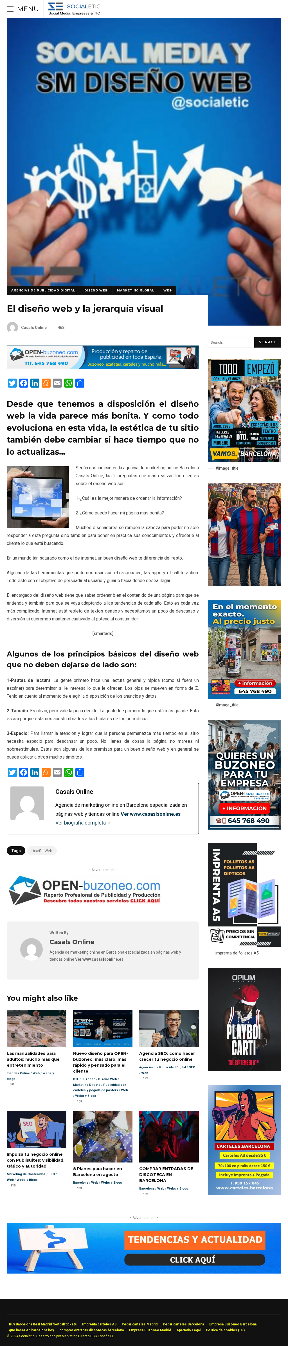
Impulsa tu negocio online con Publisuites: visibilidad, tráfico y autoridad (36, 1129)
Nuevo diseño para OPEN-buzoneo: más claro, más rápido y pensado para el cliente (103, 1028)
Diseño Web (96, 290)
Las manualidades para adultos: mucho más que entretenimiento (36, 1028)
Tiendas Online (18, 1073)
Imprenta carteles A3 (99, 1324)
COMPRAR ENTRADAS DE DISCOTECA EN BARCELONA (169, 1136)
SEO (192, 1067)
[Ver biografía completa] (109, 822)
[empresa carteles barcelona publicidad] (244, 1194)
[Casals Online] (31, 959)
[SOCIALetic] (74, 10)
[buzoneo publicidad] (103, 367)
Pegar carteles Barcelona (183, 1324)
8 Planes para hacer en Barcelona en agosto (103, 1136)
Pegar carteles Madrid (140, 1324)
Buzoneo (88, 1079)
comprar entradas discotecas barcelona (91, 1330)
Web (167, 290)
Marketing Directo (86, 1085)
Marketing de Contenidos (26, 1174)
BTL (76, 1079)
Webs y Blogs (85, 1096)
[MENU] (10, 9)
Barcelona (80, 1182)
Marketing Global (135, 290)
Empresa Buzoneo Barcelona (232, 1324)
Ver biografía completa (80, 823)
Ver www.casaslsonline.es (151, 814)
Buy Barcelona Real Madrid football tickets (43, 1324)
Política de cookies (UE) (225, 1330)
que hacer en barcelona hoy (31, 1330)
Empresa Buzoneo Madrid (150, 1330)
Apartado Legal (188, 1330)
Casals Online (34, 327)
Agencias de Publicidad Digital (43, 290)
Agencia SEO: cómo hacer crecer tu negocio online (169, 1028)
